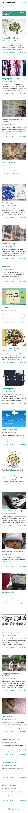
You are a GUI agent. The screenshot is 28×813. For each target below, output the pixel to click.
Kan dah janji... (8, 203)
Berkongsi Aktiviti (9, 785)
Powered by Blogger (15, 809)
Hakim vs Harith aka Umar (12, 551)
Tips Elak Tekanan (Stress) (12, 470)
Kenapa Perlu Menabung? (12, 511)
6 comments (9, 525)
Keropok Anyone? (9, 162)
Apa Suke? (6, 266)
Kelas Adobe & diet (9, 429)
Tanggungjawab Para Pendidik (10, 674)
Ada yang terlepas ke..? (11, 78)
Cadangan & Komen (9, 762)
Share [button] (3, 52)
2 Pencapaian (7, 716)
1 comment (9, 485)
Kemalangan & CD (9, 388)
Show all (23, 13)
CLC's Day (5, 307)
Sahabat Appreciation (10, 348)
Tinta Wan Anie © (9, 2)
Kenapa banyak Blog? (10, 633)
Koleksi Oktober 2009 (10, 739)
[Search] (22, 2)
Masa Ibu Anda (8, 592)
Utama (3, 6)
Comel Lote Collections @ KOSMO (12, 120)
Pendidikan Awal (12, 6)
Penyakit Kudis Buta (10, 38)
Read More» (23, 52)
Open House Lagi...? (9, 243)
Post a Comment (10, 52)
